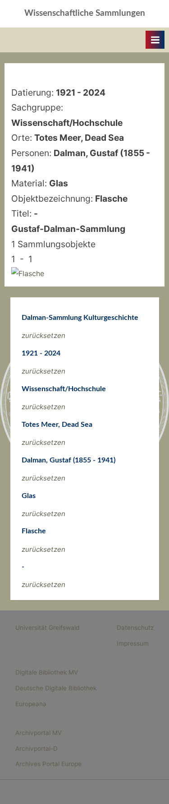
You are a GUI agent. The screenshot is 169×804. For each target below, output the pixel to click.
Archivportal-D (36, 748)
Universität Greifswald (47, 627)
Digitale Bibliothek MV (46, 672)
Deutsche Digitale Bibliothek (55, 688)
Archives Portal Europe (48, 763)
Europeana (30, 703)
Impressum (133, 643)
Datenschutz (135, 627)
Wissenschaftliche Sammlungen (84, 13)
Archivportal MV (38, 732)
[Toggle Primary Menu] (155, 40)
